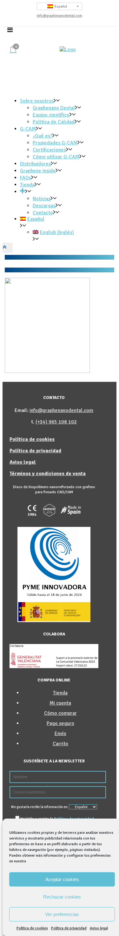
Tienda (60, 693)
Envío (60, 733)
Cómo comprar (60, 713)
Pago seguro (60, 723)
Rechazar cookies (62, 896)
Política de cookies (32, 928)
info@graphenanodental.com (59, 16)
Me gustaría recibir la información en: (40, 807)
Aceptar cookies (62, 879)
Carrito (60, 743)
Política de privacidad (69, 928)
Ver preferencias (62, 914)
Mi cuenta (60, 703)
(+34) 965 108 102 (56, 422)
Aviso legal (99, 928)
